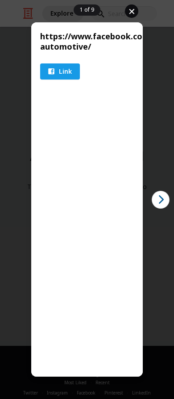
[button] (60, 71)
